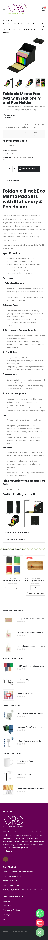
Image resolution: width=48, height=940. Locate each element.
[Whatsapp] (40, 913)
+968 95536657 (14, 880)
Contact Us (7, 905)
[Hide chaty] (40, 932)
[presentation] (6, 56)
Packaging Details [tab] (16, 539)
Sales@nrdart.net (15, 876)
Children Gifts (30, 578)
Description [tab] (13, 181)
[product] (35, 565)
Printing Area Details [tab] (18, 533)
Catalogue (7, 914)
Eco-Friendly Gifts (19, 578)
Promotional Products (11, 910)
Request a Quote (30, 168)
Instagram (5, 859)
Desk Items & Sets (18, 157)
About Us (6, 901)
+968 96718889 (14, 885)
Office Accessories (9, 160)
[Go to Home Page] (3, 20)
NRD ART (6, 919)
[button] (1, 549)
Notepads (28, 157)
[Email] (40, 923)
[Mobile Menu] (5, 9)
